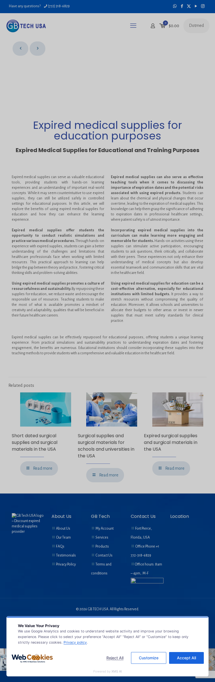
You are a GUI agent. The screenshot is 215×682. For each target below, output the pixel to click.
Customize (148, 657)
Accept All (186, 657)
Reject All (114, 657)
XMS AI (116, 671)
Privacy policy (75, 642)
